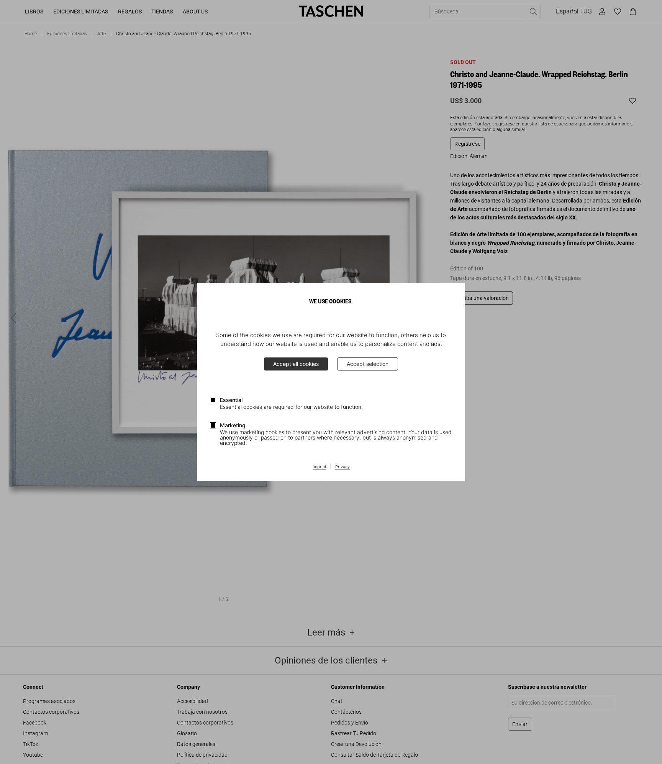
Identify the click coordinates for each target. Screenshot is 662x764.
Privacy (342, 467)
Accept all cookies (296, 364)
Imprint (319, 467)
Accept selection (367, 364)
